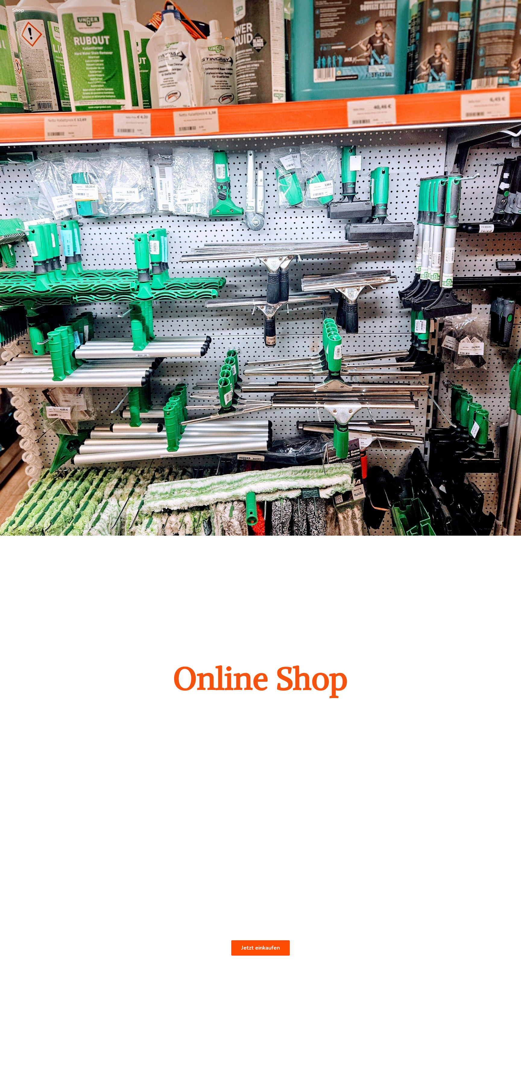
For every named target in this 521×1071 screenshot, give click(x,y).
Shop (18, 10)
